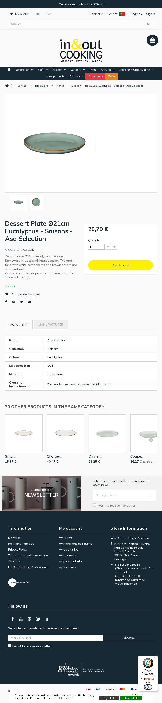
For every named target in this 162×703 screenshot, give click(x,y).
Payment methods (21, 543)
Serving (106, 69)
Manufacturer (50, 324)
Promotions (95, 76)
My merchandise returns (75, 543)
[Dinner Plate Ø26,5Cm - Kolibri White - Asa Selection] (107, 433)
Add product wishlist (26, 294)
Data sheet (18, 325)
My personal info (70, 561)
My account (70, 528)
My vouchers (67, 567)
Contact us (97, 14)
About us (14, 561)
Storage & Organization (134, 69)
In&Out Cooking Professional (28, 567)
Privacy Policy (17, 549)
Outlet (112, 76)
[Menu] (155, 658)
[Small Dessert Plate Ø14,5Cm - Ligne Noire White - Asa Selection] (24, 433)
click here (63, 698)
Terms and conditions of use (28, 555)
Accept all (131, 698)
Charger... (54, 456)
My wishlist (22, 13)
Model (9, 250)
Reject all (109, 698)
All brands (76, 76)
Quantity (94, 240)
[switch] (148, 687)
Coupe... (136, 456)
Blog (37, 13)
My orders (66, 538)
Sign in (150, 14)
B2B (48, 13)
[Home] (7, 85)
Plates (60, 85)
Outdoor (76, 69)
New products (56, 76)
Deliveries (14, 538)
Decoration (22, 69)
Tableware (41, 85)
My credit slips (68, 549)
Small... (10, 456)
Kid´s (41, 69)
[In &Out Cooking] (81, 50)
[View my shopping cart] (152, 40)
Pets (93, 69)
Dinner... (95, 456)
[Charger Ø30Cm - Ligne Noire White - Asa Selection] (65, 433)
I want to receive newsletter (116, 505)
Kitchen (57, 69)
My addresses (68, 555)
